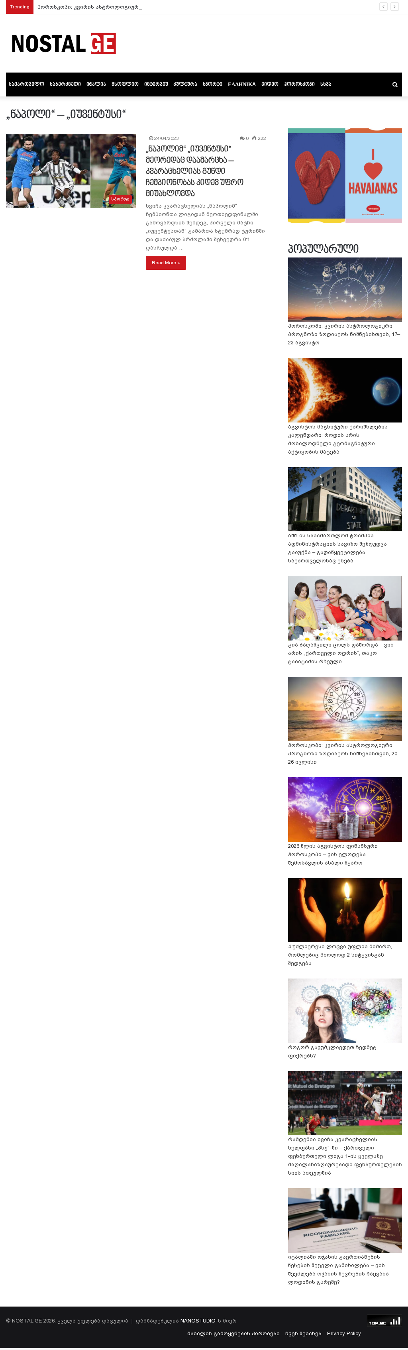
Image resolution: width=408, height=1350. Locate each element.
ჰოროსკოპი (299, 84)
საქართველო (26, 84)
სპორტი (212, 84)
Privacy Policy (344, 1333)
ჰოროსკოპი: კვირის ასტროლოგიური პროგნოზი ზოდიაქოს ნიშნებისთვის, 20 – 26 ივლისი (345, 753)
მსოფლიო (125, 84)
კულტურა (185, 84)
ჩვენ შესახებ (303, 1333)
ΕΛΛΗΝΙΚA (242, 84)
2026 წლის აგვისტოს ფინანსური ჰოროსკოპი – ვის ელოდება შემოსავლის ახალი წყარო (333, 854)
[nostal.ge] (64, 43)
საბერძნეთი (65, 84)
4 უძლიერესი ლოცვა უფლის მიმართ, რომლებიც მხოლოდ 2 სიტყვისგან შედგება (340, 954)
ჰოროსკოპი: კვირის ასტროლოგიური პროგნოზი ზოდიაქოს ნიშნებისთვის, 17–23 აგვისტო (162, 7)
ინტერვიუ (156, 84)
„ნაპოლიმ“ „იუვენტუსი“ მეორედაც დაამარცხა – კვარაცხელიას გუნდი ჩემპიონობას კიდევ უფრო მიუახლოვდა (194, 172)
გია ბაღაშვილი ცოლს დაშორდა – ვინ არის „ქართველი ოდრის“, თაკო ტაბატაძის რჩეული (341, 653)
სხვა (326, 84)
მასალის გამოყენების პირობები (233, 1333)
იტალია (96, 84)
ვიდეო (270, 84)
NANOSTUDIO (198, 1321)
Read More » (166, 262)
